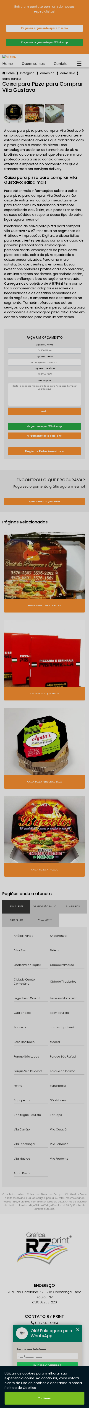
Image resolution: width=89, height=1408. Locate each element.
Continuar (45, 1398)
